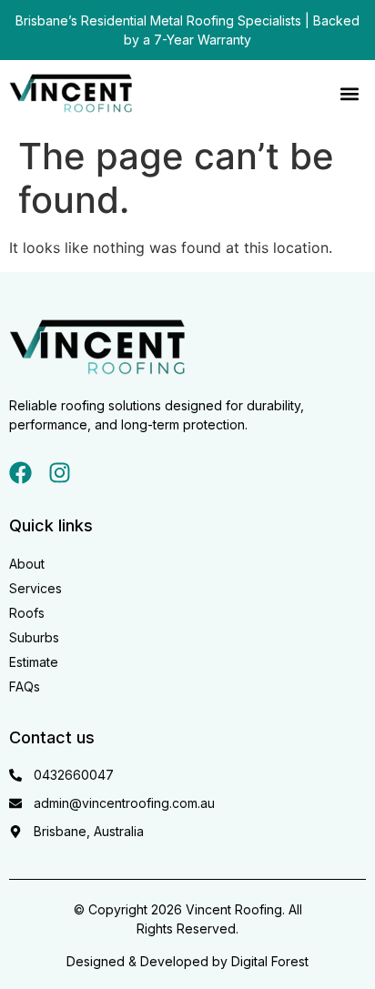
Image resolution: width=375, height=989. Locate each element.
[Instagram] (59, 472)
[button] (349, 94)
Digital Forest (270, 961)
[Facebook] (20, 472)
